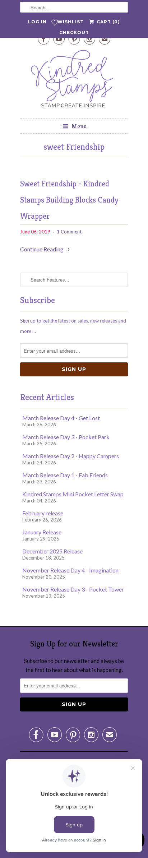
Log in (37, 21)
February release (42, 513)
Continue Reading (42, 249)
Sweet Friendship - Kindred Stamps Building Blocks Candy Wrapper (69, 200)
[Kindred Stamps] (74, 80)
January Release (41, 532)
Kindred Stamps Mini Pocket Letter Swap (73, 494)
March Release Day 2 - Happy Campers (70, 456)
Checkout (74, 32)
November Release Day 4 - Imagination (70, 570)
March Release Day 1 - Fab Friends (65, 475)
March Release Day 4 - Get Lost (61, 417)
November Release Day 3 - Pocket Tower (73, 589)
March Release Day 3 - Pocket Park (66, 436)
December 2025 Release (52, 551)
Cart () (107, 21)
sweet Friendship (74, 147)
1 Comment (69, 232)
